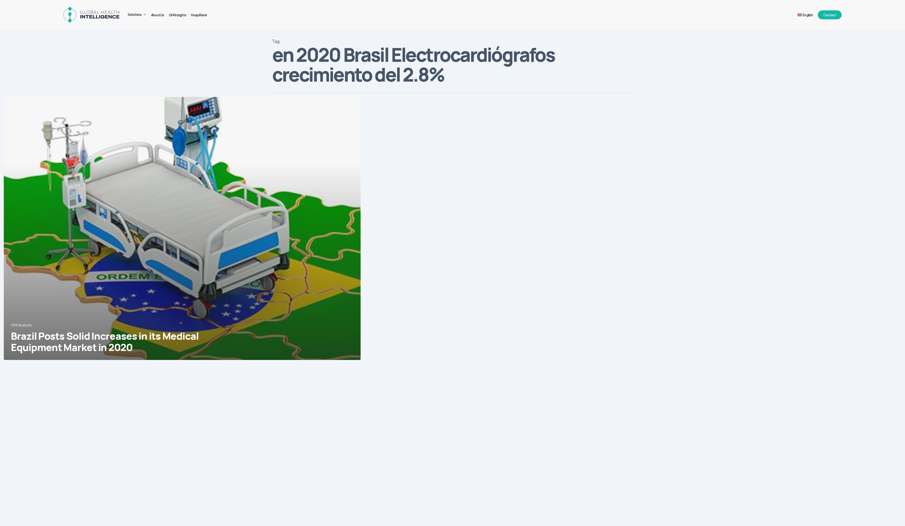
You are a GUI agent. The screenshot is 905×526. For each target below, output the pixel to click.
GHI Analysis (21, 324)
